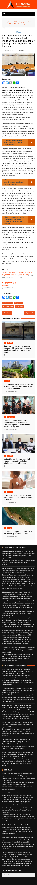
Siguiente (28, 313)
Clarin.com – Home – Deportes (15, 665)
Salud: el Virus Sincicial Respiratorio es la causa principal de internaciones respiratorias (18, 497)
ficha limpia (7, 303)
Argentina (10, 492)
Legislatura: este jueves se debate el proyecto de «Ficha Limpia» (9, 274)
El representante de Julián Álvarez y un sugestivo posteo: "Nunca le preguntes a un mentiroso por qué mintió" (18, 690)
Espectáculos (11, 417)
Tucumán (21, 50)
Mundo (9, 528)
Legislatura (19, 303)
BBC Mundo (8, 770)
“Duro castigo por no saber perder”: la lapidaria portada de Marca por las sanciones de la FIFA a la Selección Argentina (17, 671)
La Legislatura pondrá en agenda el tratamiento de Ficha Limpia (9, 283)
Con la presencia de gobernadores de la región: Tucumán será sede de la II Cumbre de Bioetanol (18, 386)
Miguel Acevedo (8, 306)
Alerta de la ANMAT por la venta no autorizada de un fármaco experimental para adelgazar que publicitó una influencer (18, 571)
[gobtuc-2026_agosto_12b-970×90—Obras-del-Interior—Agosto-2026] (18, 32)
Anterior (8, 313)
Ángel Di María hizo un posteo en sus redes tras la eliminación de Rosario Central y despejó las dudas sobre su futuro (18, 754)
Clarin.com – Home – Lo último (15, 547)
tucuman (20, 306)
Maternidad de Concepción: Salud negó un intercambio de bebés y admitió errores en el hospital (17, 461)
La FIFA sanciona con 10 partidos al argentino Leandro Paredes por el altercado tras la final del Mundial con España (17, 855)
